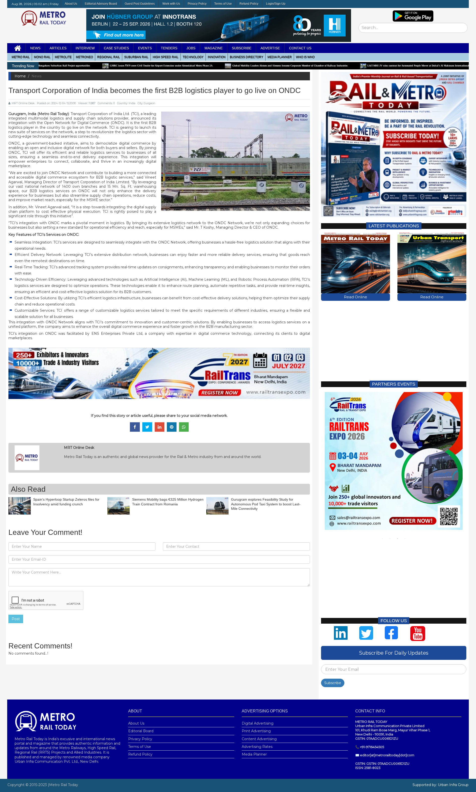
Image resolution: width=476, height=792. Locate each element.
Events (145, 48)
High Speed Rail (165, 57)
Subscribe (332, 683)
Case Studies (116, 48)
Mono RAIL (42, 57)
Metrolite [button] (63, 57)
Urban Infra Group (453, 785)
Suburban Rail (136, 57)
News (35, 48)
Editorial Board (140, 731)
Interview (85, 48)
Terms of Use (223, 3)
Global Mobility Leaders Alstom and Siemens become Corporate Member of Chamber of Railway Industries (240, 65)
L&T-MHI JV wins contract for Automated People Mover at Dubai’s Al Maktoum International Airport (373, 65)
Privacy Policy (197, 3)
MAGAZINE (214, 48)
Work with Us (171, 3)
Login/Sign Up (275, 3)
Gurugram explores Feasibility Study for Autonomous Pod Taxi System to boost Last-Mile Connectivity (265, 503)
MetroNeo (84, 57)
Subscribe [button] (241, 48)
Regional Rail (108, 57)
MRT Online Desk (23, 103)
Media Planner (254, 754)
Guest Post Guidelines (140, 3)
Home (20, 76)
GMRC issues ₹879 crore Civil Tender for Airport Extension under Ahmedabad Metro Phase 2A (111, 65)
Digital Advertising (257, 723)
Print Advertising (256, 731)
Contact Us (300, 48)
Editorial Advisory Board (101, 3)
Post (16, 619)
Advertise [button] (270, 48)
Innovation (217, 57)
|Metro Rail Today (63, 785)
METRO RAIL (21, 57)
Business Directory (246, 57)
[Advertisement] (393, 340)
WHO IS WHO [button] (305, 57)
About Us (71, 3)
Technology (193, 57)
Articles (58, 48)
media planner (280, 57)
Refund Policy (248, 3)
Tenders (169, 48)
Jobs (190, 48)
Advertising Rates (257, 746)
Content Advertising (259, 739)
